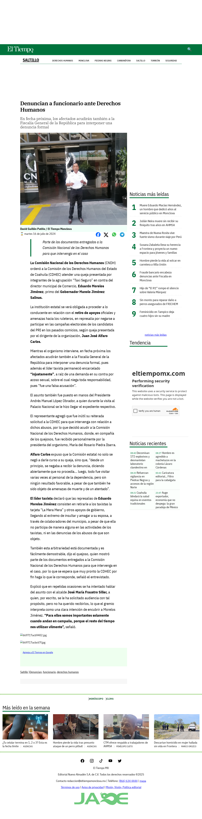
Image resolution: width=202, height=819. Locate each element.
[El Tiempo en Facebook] (85, 761)
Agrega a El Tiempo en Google (38, 652)
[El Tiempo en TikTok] (103, 761)
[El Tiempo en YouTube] (113, 761)
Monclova (84, 60)
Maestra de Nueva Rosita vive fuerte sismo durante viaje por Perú (161, 235)
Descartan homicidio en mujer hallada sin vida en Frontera (175, 744)
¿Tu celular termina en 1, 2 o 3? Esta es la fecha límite (25, 744)
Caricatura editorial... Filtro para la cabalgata (165, 476)
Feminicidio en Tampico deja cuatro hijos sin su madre (157, 314)
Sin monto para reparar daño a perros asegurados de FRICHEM (159, 302)
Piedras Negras (103, 60)
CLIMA (110, 698)
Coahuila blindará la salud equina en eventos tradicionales (140, 498)
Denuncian (36, 672)
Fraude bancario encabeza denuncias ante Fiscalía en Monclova (156, 276)
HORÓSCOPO (96, 698)
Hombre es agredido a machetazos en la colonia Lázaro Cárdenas (166, 460)
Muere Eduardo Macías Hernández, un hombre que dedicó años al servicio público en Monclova (161, 209)
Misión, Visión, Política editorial (123, 787)
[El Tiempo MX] (20, 52)
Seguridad (171, 60)
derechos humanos (68, 672)
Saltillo (31, 60)
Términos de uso (70, 787)
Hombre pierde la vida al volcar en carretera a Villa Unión (160, 262)
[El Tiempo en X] (120, 761)
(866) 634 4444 (128, 781)
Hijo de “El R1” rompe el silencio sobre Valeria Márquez (159, 290)
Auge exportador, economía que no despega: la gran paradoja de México (167, 500)
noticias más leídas (156, 335)
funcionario (49, 672)
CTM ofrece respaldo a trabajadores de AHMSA (126, 744)
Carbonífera (124, 60)
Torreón (155, 60)
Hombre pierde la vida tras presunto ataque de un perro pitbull (75, 744)
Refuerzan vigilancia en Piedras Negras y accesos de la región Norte (142, 480)
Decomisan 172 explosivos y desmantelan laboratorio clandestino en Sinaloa (140, 460)
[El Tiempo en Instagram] (94, 761)
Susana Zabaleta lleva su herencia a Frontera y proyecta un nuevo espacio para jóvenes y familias (160, 248)
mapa (143, 781)
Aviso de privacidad (93, 787)
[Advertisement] (101, 22)
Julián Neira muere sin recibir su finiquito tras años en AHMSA (159, 223)
